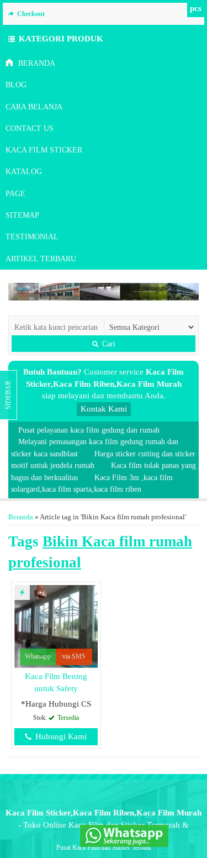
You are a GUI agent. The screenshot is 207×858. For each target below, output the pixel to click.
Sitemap (22, 215)
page (15, 194)
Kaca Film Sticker (44, 150)
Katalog (24, 171)
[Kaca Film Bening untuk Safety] (56, 626)
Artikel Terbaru (41, 259)
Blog (16, 85)
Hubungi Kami (60, 736)
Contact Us (30, 128)
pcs (195, 8)
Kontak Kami (104, 408)
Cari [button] (107, 343)
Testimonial (32, 237)
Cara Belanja (34, 107)
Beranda (35, 63)
